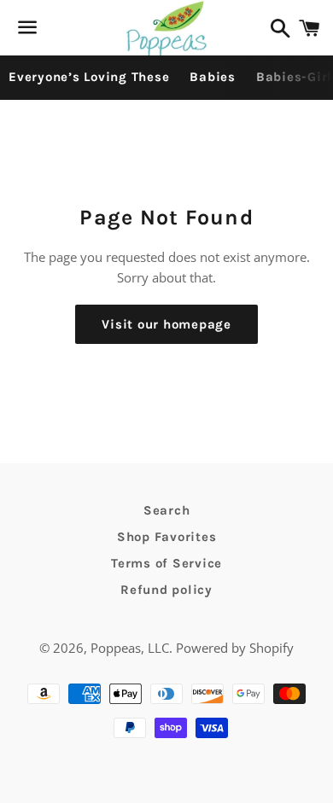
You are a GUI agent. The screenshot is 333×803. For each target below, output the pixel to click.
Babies (213, 76)
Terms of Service (166, 563)
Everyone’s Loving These (89, 76)
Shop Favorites (167, 536)
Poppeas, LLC (130, 647)
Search (166, 510)
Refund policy (166, 589)
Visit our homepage (166, 324)
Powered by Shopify (235, 647)
